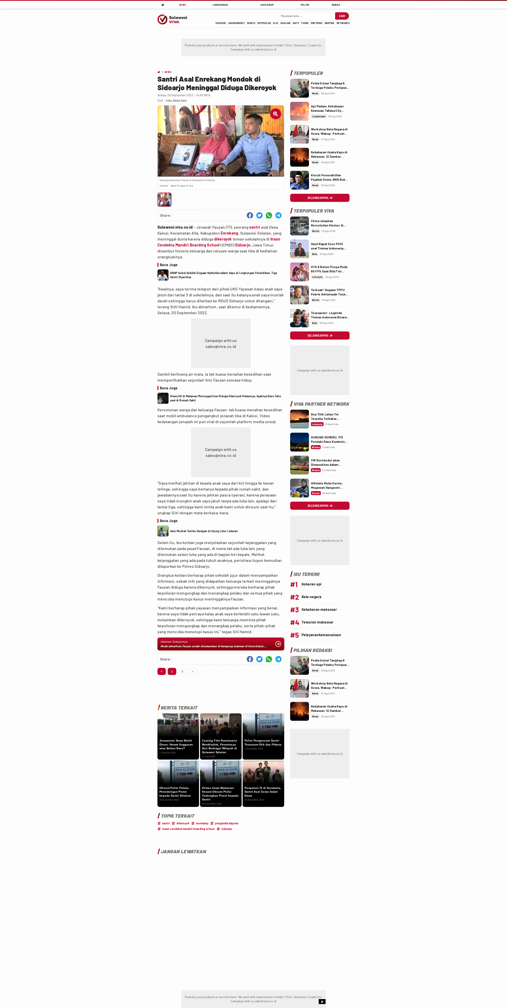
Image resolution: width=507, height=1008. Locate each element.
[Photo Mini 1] (164, 200)
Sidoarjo (242, 244)
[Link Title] (299, 88)
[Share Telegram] (278, 215)
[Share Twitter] (259, 215)
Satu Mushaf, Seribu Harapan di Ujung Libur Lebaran (204, 531)
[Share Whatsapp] (269, 215)
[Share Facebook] (250, 215)
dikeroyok (223, 239)
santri (254, 227)
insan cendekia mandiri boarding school (188, 828)
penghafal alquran (226, 823)
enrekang (202, 823)
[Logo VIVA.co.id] (174, 18)
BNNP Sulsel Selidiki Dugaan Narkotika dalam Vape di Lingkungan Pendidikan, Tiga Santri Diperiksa (223, 275)
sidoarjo (226, 828)
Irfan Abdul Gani (176, 100)
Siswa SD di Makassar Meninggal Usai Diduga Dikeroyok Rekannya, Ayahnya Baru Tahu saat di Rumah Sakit (225, 398)
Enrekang (229, 233)
